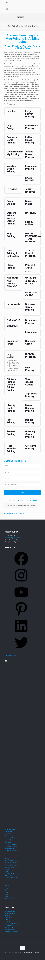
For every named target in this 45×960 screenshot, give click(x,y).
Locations (8, 921)
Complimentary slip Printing (15, 153)
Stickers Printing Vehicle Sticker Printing (11, 218)
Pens (6, 892)
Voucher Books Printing (11, 169)
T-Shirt (7, 886)
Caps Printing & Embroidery (13, 253)
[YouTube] (21, 600)
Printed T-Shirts (30, 266)
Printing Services (10, 929)
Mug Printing (11, 235)
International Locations (12, 923)
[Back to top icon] (22, 948)
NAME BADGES (30, 179)
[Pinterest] (21, 616)
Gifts (6, 919)
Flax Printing (11, 421)
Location (11, 111)
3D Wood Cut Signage (12, 865)
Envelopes (31, 332)
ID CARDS (12, 189)
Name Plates (28, 202)
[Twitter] (21, 650)
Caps (6, 890)
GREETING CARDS (31, 294)
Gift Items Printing (30, 447)
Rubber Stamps (11, 202)
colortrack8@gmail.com (12, 538)
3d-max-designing (10, 911)
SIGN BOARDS (30, 190)
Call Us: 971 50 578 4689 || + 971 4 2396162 (21, 505)
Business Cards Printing (12, 140)
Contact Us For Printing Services (14, 513)
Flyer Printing (29, 369)
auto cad (7, 915)
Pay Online (20, 17)
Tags (6, 894)
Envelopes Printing (31, 167)
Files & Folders (29, 223)
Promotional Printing (11, 931)
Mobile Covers (9, 898)
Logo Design (10, 127)
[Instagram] (21, 583)
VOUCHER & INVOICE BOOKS (31, 281)
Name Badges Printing (29, 408)
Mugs (7, 888)
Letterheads (13, 304)
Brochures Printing (31, 321)
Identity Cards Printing (11, 408)
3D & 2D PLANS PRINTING (30, 253)
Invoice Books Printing (29, 154)
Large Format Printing (29, 114)
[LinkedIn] (21, 633)
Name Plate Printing (31, 127)
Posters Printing (11, 432)
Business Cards (30, 342)
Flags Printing (11, 266)
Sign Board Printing (31, 395)
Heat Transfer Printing (11, 448)
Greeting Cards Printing (30, 434)
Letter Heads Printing (29, 140)
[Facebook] (21, 566)
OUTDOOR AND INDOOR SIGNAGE (12, 282)
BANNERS (30, 212)
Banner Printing (29, 421)
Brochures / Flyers (13, 342)
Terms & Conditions (11, 655)
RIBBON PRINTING (30, 355)
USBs (6, 896)
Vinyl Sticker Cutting (29, 382)
